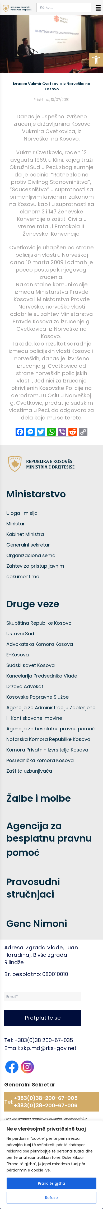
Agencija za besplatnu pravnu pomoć (50, 728)
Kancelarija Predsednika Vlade (41, 676)
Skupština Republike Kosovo (39, 623)
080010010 (55, 974)
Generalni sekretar (28, 545)
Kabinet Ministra (25, 534)
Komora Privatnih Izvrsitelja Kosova (47, 749)
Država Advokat (24, 686)
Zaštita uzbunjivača (29, 771)
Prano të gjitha (51, 1183)
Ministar (15, 523)
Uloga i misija (22, 513)
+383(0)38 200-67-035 (43, 1040)
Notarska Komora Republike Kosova (48, 739)
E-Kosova (17, 654)
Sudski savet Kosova (30, 665)
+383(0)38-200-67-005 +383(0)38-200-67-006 (45, 1101)
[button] (96, 60)
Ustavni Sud (20, 633)
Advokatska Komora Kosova (39, 644)
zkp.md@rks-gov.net (49, 1048)
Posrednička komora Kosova (40, 760)
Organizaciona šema (30, 555)
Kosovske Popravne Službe (37, 697)
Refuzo (51, 1197)
